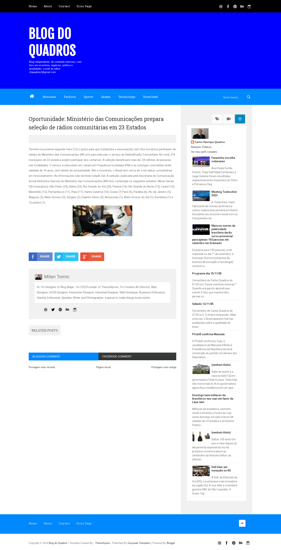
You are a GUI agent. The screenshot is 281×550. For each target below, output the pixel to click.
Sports (88, 97)
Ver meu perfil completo (204, 151)
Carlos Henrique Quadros (210, 142)
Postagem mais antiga (163, 367)
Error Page (84, 6)
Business (49, 97)
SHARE (45, 256)
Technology (126, 97)
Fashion (70, 97)
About (48, 6)
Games (105, 97)
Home (33, 6)
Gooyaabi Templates (139, 543)
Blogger (171, 543)
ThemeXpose (102, 543)
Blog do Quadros (52, 42)
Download (150, 97)
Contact (64, 6)
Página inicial (103, 367)
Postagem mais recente (42, 367)
